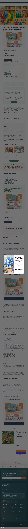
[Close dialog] (23, 256)
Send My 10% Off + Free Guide (19, 269)
